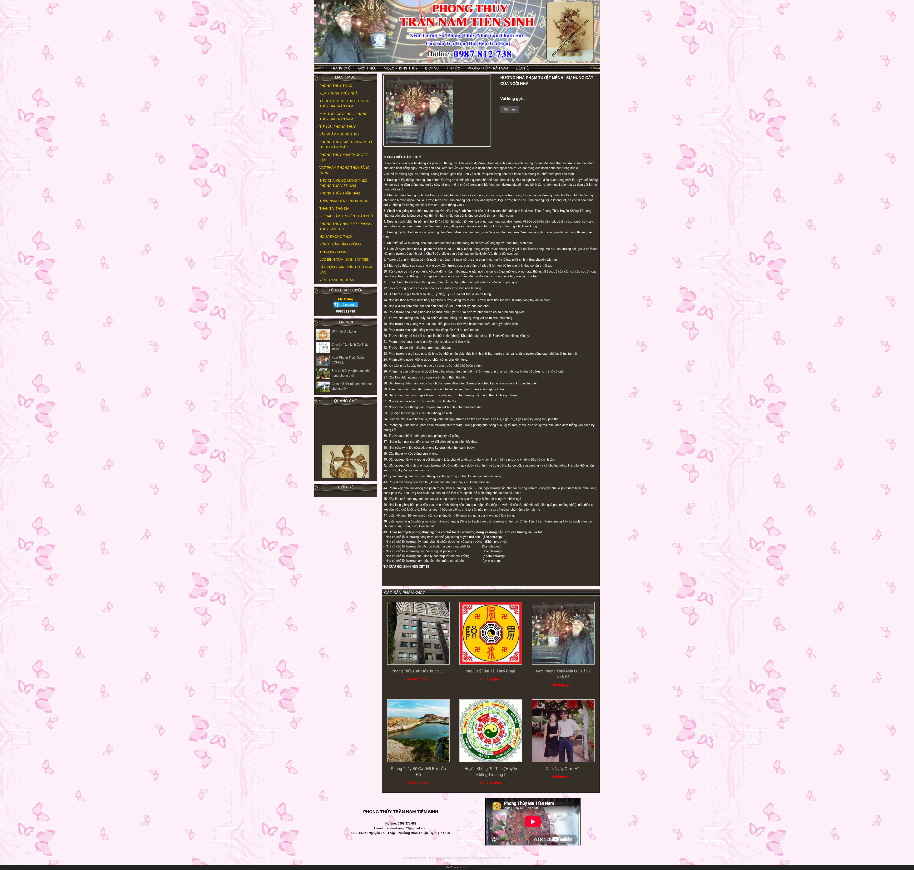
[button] (448, 81)
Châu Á (464, 867)
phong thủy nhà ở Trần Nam (495, 858)
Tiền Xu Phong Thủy (337, 127)
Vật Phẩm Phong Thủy (339, 134)
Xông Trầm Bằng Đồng (340, 244)
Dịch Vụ (432, 68)
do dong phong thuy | (440, 858)
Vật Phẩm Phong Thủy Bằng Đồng (344, 170)
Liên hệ (522, 68)
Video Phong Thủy (400, 68)
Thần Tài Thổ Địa (334, 208)
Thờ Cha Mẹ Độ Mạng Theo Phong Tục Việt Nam (343, 183)
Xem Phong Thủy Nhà (338, 93)
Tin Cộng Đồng (333, 252)
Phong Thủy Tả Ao (335, 86)
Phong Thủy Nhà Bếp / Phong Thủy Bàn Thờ (345, 226)
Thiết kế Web (450, 867)
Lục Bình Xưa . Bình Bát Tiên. (344, 259)
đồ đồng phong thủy (415, 858)
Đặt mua (510, 109)
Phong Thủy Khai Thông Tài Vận (344, 157)
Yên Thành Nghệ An (336, 280)
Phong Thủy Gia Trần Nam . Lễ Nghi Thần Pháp (346, 144)
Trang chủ (341, 68)
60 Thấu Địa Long (344, 331)
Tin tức (453, 68)
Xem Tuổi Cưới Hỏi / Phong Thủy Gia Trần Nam (343, 116)
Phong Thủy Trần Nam (488, 68)
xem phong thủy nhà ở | (466, 858)
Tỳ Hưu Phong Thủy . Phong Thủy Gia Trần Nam (344, 103)
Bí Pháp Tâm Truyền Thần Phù (346, 216)
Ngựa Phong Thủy (335, 237)
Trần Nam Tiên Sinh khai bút (344, 201)
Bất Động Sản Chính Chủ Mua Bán (345, 269)
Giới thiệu (367, 68)
